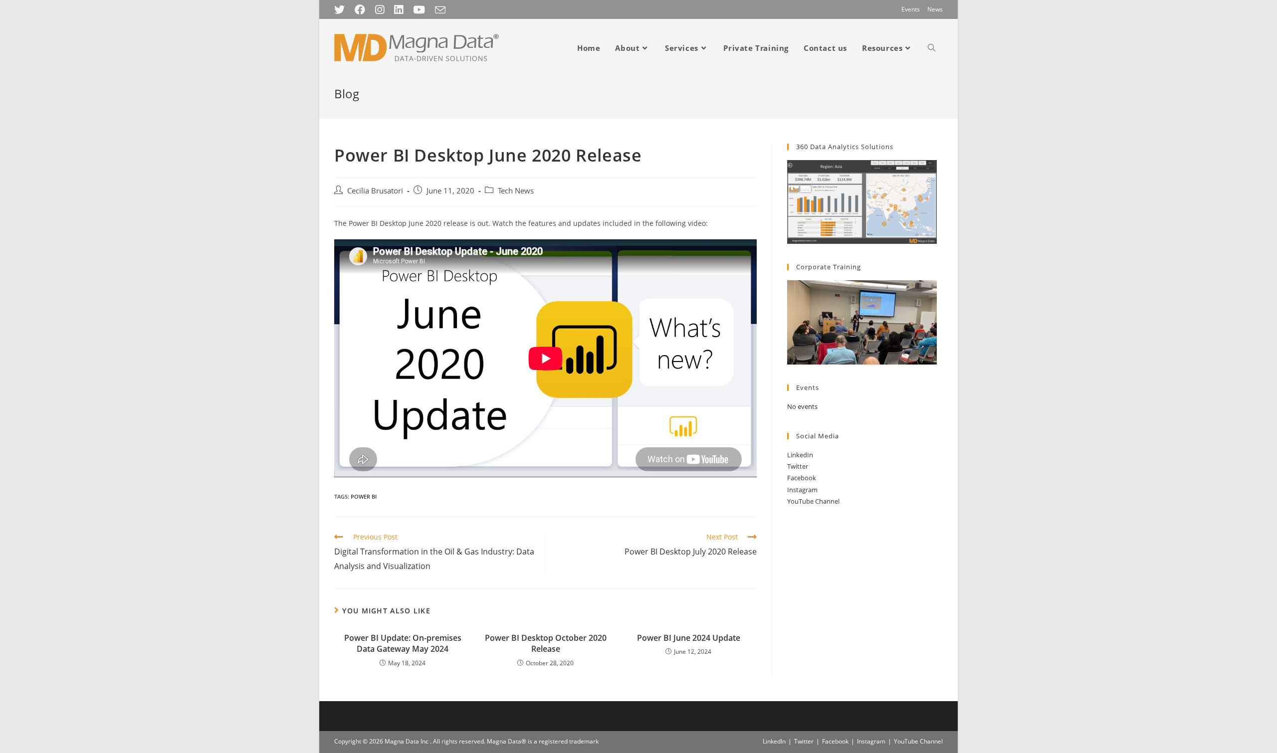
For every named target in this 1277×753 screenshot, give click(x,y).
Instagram (802, 489)
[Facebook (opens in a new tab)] (360, 9)
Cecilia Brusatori (375, 190)
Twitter (797, 466)
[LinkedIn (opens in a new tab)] (398, 9)
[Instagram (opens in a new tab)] (379, 9)
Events (910, 9)
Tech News (516, 190)
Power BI (364, 496)
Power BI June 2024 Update (688, 637)
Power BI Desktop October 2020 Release (546, 643)
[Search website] (931, 47)
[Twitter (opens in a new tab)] (342, 9)
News (935, 9)
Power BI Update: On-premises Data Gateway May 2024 (402, 643)
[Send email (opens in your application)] (440, 9)
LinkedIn (800, 454)
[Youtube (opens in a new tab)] (419, 9)
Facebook (801, 477)
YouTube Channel (813, 501)
